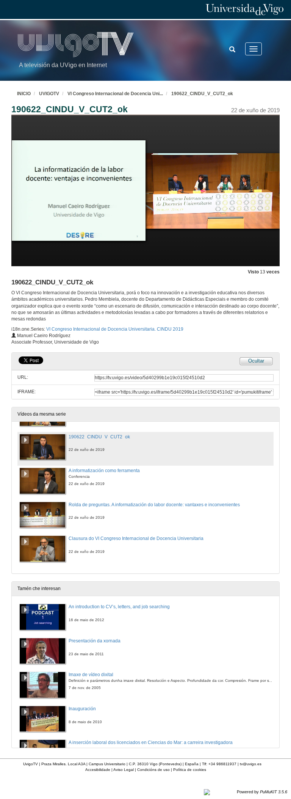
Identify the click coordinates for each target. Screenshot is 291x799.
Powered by (262, 792)
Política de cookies (189, 770)
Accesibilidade (97, 770)
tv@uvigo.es (250, 764)
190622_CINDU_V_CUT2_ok (202, 93)
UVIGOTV (49, 93)
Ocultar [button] (256, 361)
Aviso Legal (123, 770)
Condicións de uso (153, 770)
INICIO (24, 93)
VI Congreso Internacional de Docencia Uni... (115, 93)
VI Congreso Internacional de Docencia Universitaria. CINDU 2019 (114, 329)
